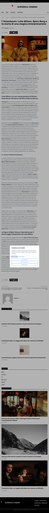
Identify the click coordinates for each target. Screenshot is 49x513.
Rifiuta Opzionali (24, 262)
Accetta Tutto (24, 264)
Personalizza (24, 259)
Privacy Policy (21, 256)
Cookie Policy (14, 256)
